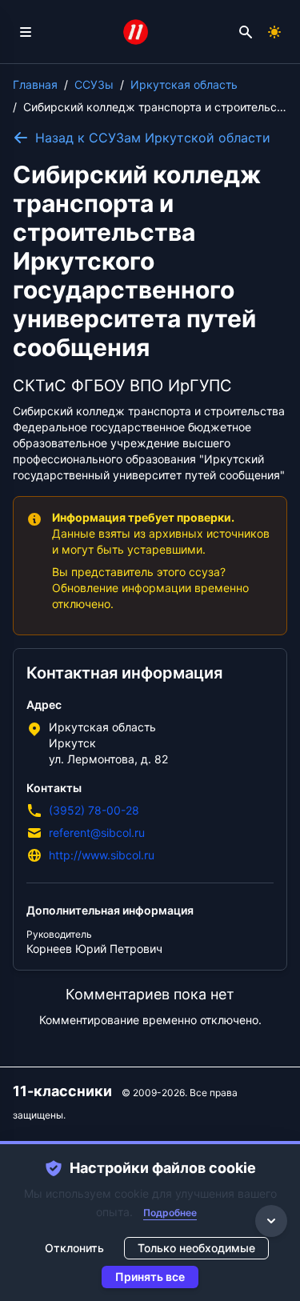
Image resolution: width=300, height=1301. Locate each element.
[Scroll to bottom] (271, 1221)
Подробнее (170, 1213)
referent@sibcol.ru (97, 832)
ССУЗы (94, 84)
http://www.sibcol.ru (101, 855)
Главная (35, 84)
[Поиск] (245, 32)
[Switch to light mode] (274, 32)
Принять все (150, 1276)
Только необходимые (196, 1248)
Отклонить (74, 1248)
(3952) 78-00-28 (94, 810)
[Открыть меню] (25, 32)
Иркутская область (184, 84)
